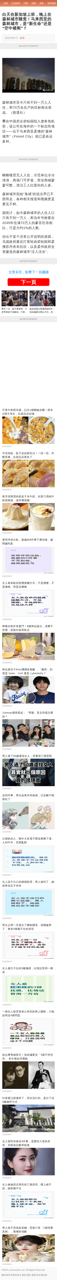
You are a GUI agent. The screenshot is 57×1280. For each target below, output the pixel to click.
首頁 (6, 3)
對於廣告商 (41, 1275)
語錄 (34, 3)
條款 (24, 1275)
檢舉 (22, 38)
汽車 (26, 3)
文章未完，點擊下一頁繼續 (29, 272)
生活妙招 (16, 3)
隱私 (29, 1275)
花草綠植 (51, 3)
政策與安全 (16, 1275)
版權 (34, 1275)
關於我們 (6, 1275)
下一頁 (28, 282)
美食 (42, 3)
